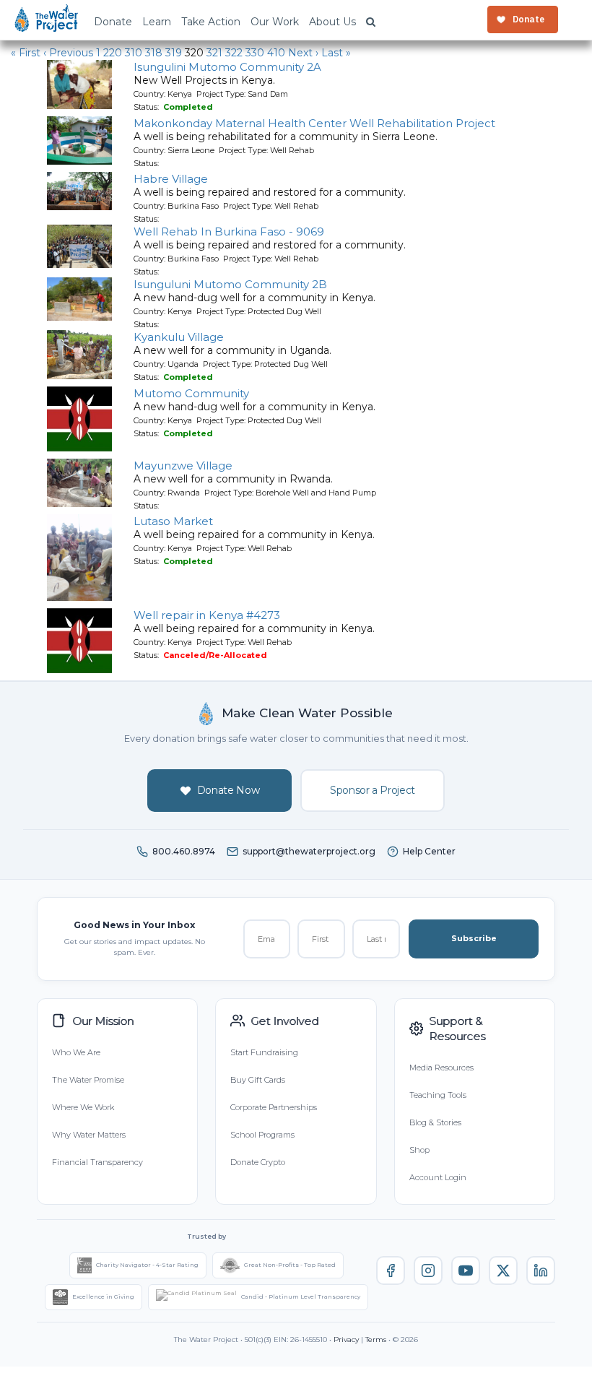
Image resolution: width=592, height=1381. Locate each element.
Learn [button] (156, 21)
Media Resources (441, 1067)
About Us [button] (332, 21)
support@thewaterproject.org (309, 851)
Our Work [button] (275, 21)
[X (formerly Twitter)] (503, 1270)
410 (276, 52)
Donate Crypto (257, 1162)
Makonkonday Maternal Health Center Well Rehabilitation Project (314, 123)
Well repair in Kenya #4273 (207, 615)
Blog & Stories (435, 1122)
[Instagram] (428, 1270)
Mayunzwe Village (183, 465)
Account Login (437, 1177)
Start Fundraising (264, 1052)
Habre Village (171, 179)
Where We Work (83, 1107)
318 (153, 52)
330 (254, 52)
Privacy (346, 1339)
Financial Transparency (97, 1162)
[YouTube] (465, 1270)
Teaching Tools (437, 1095)
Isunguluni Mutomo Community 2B (230, 284)
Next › (303, 52)
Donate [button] (113, 21)
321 (214, 52)
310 (133, 52)
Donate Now (228, 790)
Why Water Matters (89, 1135)
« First (25, 52)
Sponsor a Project (372, 790)
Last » (336, 52)
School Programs (262, 1135)
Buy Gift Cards (257, 1080)
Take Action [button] (210, 21)
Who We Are (76, 1052)
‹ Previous (68, 52)
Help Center (429, 851)
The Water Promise (88, 1080)
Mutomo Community (191, 393)
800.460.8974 (183, 851)
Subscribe (474, 938)
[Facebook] (390, 1270)
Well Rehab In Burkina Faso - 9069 (229, 231)
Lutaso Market (173, 521)
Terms (375, 1339)
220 (112, 52)
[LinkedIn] (540, 1270)
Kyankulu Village (179, 337)
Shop (419, 1150)
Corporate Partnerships (273, 1107)
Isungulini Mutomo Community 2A (227, 67)
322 (234, 52)
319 (173, 52)
